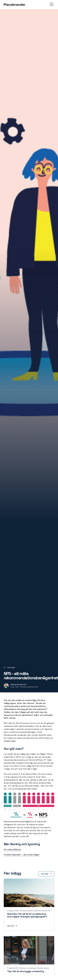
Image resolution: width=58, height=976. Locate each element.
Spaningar (11, 667)
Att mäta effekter (12, 849)
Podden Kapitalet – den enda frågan (22, 854)
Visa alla (44, 874)
